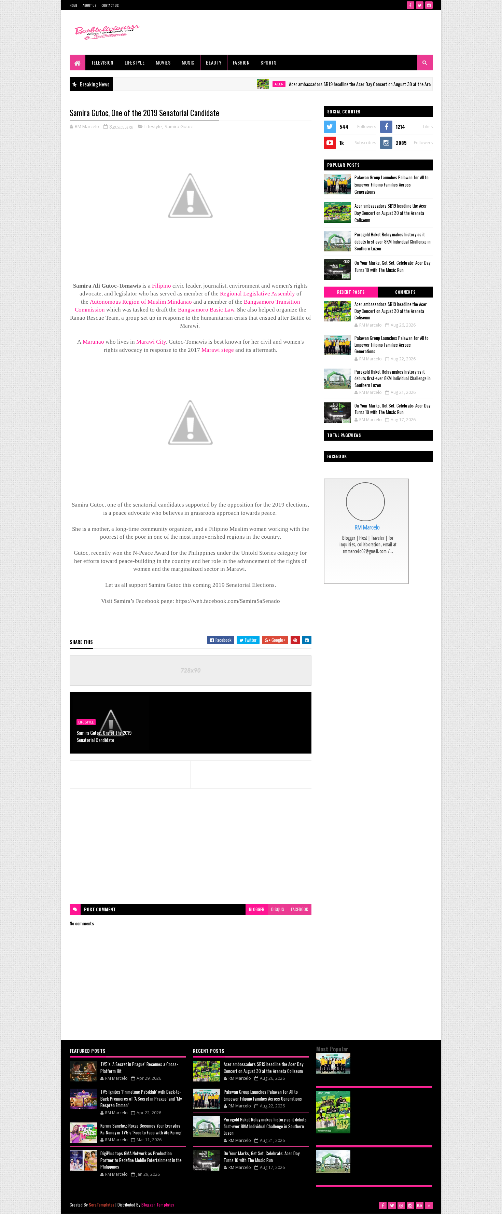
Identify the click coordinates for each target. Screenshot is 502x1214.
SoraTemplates (102, 1205)
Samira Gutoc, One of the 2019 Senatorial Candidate (103, 736)
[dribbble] (401, 1205)
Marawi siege (217, 350)
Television (102, 62)
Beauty (214, 62)
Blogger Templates (157, 1205)
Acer (257, 84)
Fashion (241, 62)
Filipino (161, 285)
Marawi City (151, 342)
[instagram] (429, 5)
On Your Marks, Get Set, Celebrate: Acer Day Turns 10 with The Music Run (392, 266)
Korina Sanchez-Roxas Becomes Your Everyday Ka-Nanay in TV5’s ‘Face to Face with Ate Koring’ (141, 1129)
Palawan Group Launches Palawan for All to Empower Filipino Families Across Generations (391, 184)
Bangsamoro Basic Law (206, 309)
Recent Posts (350, 292)
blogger (256, 909)
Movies (163, 62)
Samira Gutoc (179, 126)
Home (74, 5)
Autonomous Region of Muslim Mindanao (141, 302)
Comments (405, 292)
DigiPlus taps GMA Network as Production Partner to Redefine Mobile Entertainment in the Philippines (141, 1160)
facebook (299, 909)
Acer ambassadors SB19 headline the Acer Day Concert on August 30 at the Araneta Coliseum (350, 83)
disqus (277, 909)
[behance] (419, 1205)
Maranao (93, 342)
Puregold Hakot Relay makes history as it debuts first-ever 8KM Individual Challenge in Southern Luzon (392, 241)
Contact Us (109, 5)
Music (188, 62)
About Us (89, 5)
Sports (268, 62)
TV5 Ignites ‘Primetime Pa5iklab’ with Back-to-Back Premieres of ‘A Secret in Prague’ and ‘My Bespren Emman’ (141, 1098)
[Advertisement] (190, 846)
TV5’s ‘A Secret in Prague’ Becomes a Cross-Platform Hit (139, 1067)
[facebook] (410, 5)
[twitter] (419, 5)
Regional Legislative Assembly (257, 293)
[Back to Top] (429, 1205)
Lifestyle (135, 62)
